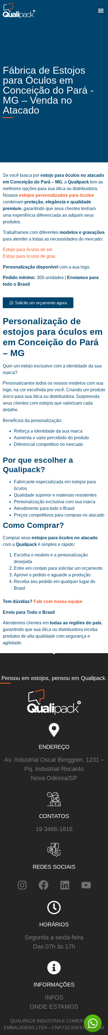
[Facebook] (43, 885)
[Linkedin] (65, 885)
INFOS (54, 997)
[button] (100, 10)
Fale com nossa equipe (57, 601)
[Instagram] (22, 885)
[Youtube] (86, 885)
